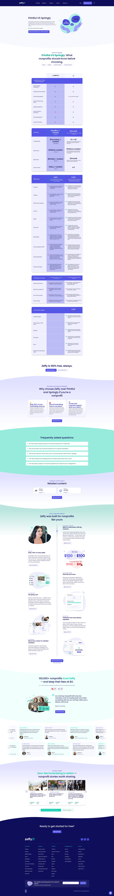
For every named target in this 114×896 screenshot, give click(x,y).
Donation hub (40, 871)
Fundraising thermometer (43, 868)
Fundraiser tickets (41, 863)
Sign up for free (67, 543)
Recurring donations (42, 851)
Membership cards (41, 858)
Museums (67, 854)
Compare (80, 851)
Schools (66, 849)
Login (80, 3)
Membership (27, 858)
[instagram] (85, 839)
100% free (53, 849)
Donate (53, 876)
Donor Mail (27, 873)
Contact (79, 858)
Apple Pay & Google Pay (42, 856)
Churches (66, 851)
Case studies (80, 863)
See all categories (68, 861)
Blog (52, 856)
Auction (26, 856)
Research (53, 858)
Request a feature (81, 861)
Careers (53, 863)
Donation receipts (41, 849)
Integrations (80, 856)
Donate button (41, 854)
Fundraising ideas (81, 849)
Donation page (41, 866)
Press (53, 866)
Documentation (81, 854)
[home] (22, 3)
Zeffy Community (81, 866)
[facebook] (82, 839)
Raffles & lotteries (28, 854)
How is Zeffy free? (33, 565)
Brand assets (54, 871)
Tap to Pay (27, 866)
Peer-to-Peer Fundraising (29, 863)
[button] (44, 3)
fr (94, 3)
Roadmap (53, 868)
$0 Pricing (38, 3)
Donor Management (28, 868)
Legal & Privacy (81, 868)
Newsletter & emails (28, 871)
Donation (26, 851)
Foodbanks (67, 856)
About (53, 854)
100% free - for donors (56, 851)
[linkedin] (88, 839)
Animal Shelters (68, 858)
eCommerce (27, 861)
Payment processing (42, 861)
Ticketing (26, 849)
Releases (53, 873)
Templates (53, 861)
